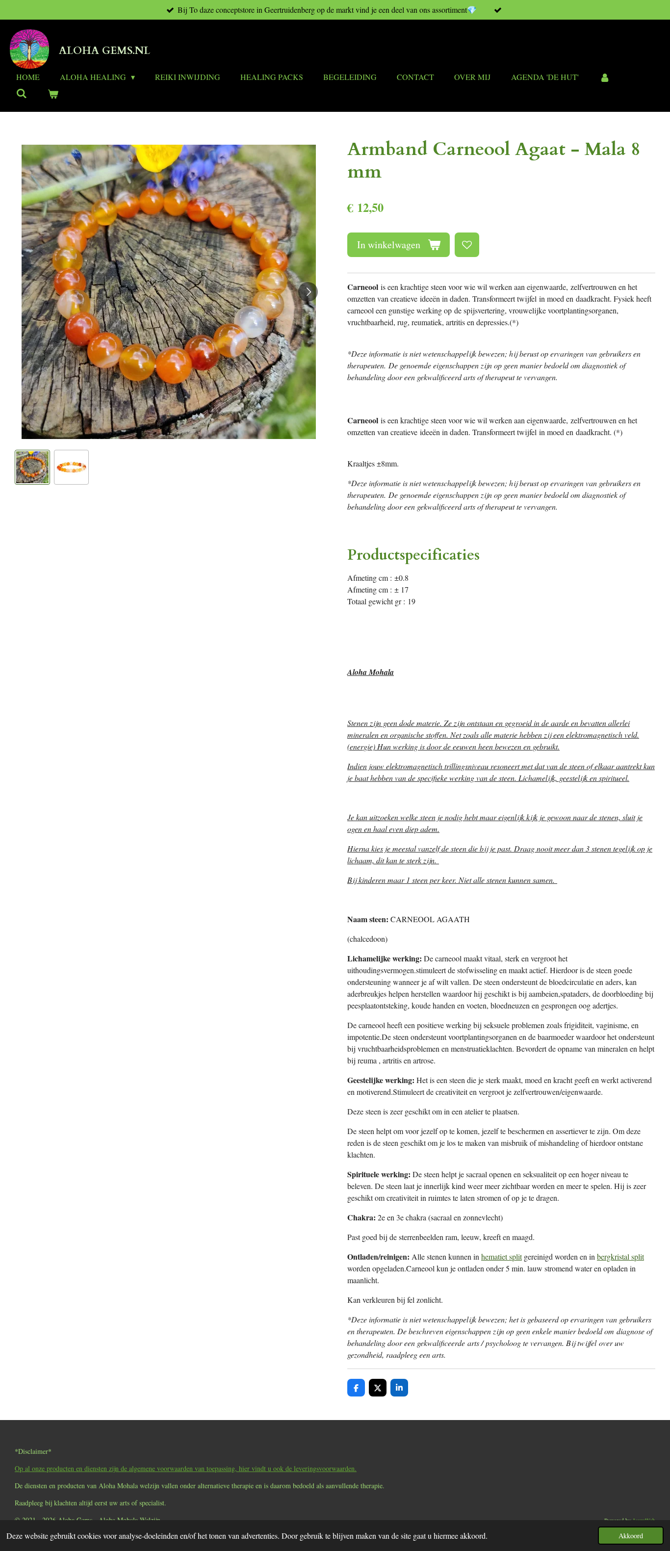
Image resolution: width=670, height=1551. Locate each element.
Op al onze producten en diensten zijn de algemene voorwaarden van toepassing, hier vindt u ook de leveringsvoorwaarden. (186, 1468)
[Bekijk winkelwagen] (52, 93)
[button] (32, 467)
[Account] (604, 77)
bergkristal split (620, 1256)
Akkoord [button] (630, 1535)
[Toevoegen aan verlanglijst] (467, 245)
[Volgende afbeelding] (308, 292)
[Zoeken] (21, 93)
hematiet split (501, 1256)
